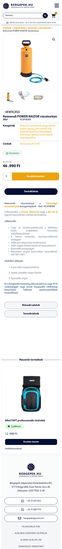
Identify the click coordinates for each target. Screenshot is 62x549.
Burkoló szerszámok (39, 28)
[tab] (31, 191)
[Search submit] (45, 15)
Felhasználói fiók (31, 527)
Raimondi (25, 144)
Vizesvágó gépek (29, 135)
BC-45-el (53, 212)
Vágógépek (45, 132)
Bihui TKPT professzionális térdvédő (25, 420)
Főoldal (7, 28)
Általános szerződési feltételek (31, 533)
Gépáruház (20, 28)
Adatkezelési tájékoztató (31, 547)
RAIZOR (35, 144)
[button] (54, 39)
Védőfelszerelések (13, 449)
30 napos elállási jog (31, 540)
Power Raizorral (30, 212)
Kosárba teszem (36, 176)
